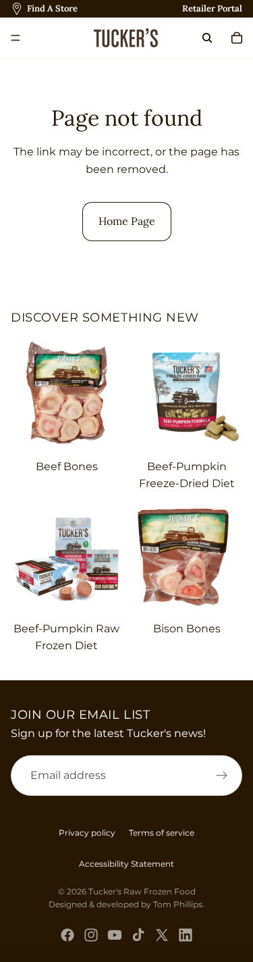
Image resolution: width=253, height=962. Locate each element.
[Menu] (15, 37)
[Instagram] (91, 935)
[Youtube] (115, 935)
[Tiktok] (138, 935)
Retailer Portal (212, 8)
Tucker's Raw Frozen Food (142, 891)
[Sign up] (222, 775)
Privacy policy (87, 833)
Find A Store (52, 8)
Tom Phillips (177, 904)
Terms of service (161, 833)
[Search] (207, 38)
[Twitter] (162, 935)
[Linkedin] (185, 935)
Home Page (127, 221)
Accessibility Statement (126, 864)
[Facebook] (67, 935)
